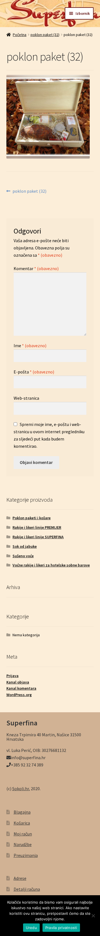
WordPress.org (19, 694)
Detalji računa (27, 889)
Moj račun (23, 834)
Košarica (22, 823)
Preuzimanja (26, 855)
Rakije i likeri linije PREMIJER (36, 527)
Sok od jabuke (24, 546)
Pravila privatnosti (61, 927)
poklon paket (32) (45, 34)
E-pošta (34, 372)
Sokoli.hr (20, 788)
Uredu (31, 927)
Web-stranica (26, 398)
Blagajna (22, 812)
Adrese (20, 878)
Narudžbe (23, 844)
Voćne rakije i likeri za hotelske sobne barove (51, 565)
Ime (30, 345)
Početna (19, 34)
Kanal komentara (21, 688)
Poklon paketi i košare (31, 517)
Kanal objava (17, 682)
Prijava (12, 675)
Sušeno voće (23, 555)
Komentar (36, 268)
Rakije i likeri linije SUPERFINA (38, 536)
